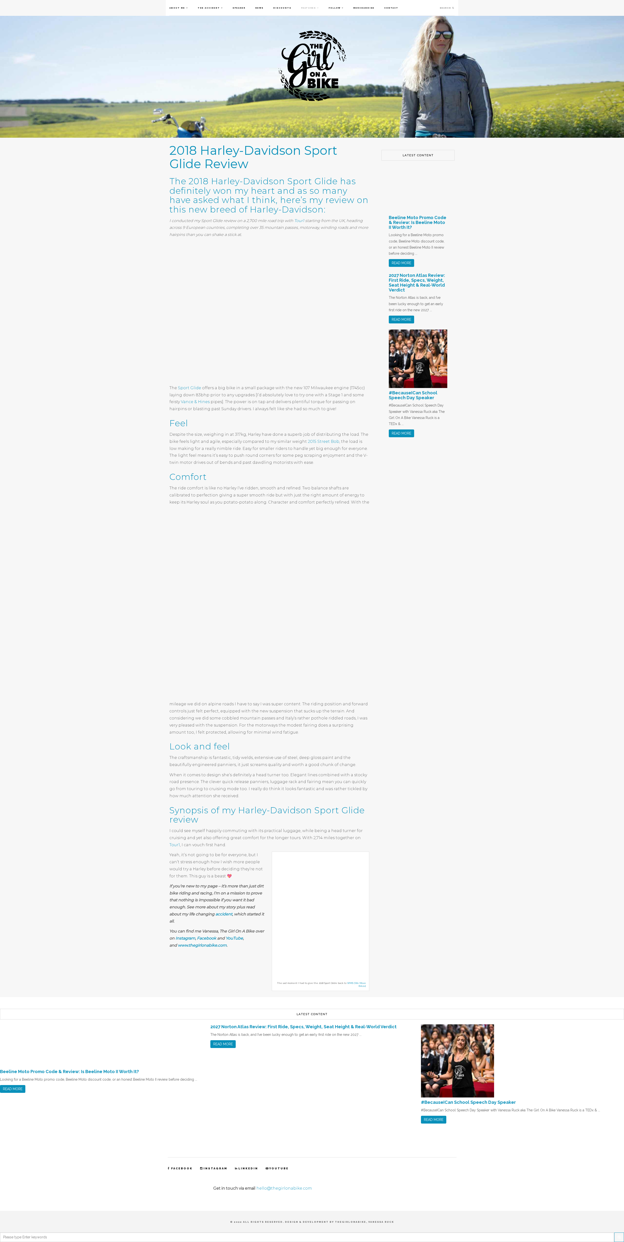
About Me (177, 8)
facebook (182, 1168)
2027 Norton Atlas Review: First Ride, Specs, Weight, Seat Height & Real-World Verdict (417, 282)
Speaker (239, 8)
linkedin (248, 1168)
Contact (391, 8)
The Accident (209, 8)
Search (446, 8)
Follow (335, 8)
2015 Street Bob (323, 441)
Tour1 (299, 220)
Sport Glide (189, 388)
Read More (401, 263)
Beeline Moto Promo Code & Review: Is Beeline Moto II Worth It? (417, 222)
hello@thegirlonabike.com (284, 1188)
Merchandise (363, 8)
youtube (279, 1168)
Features (308, 8)
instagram (215, 1168)
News (259, 8)
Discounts (282, 8)
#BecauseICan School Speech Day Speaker (413, 395)
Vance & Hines (195, 401)
